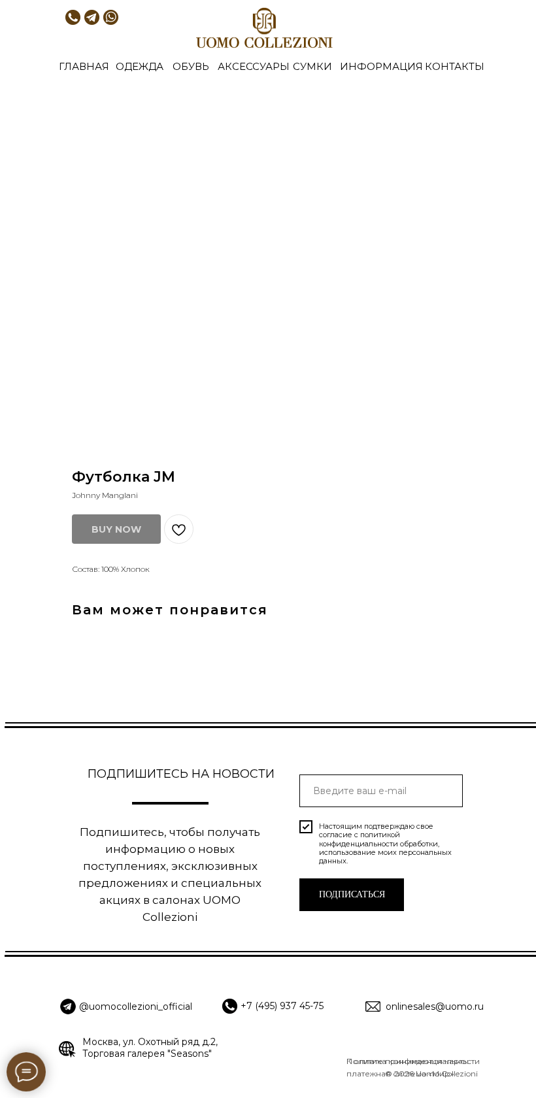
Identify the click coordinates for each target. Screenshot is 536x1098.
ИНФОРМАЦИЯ (381, 66)
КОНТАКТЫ (454, 66)
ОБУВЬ (191, 66)
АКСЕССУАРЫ (254, 66)
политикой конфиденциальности (359, 839)
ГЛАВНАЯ (84, 66)
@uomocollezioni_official (135, 1006)
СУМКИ (312, 66)
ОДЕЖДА (139, 66)
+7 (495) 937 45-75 (282, 1006)
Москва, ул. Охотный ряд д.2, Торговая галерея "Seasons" (150, 1047)
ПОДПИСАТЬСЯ (352, 894)
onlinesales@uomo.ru (435, 1006)
